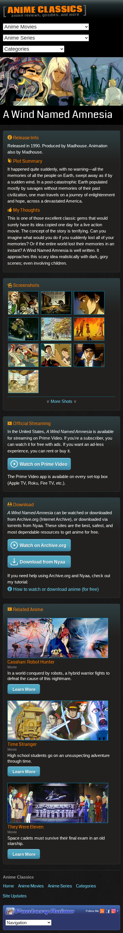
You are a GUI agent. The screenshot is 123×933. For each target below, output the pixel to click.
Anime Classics (44, 10)
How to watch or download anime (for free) (55, 589)
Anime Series (60, 886)
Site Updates (15, 896)
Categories (86, 886)
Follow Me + (102, 910)
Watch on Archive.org (43, 545)
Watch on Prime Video (44, 464)
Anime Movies (31, 886)
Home (8, 886)
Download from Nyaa (42, 561)
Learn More (24, 689)
